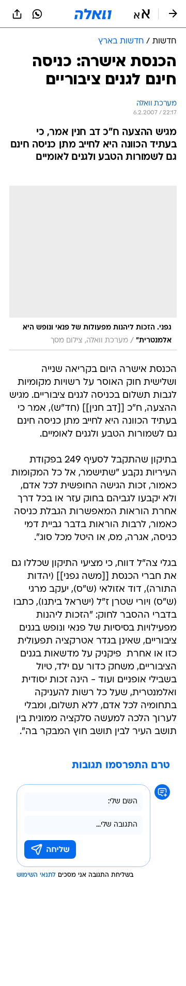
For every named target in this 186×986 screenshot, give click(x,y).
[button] (142, 14)
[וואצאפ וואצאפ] (37, 14)
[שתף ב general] (17, 14)
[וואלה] (93, 14)
